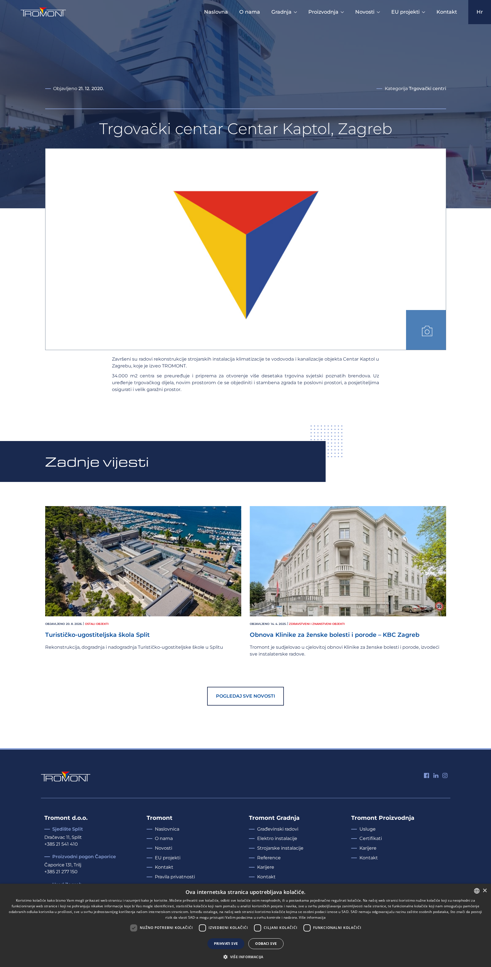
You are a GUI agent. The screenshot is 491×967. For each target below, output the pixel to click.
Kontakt (446, 12)
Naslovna (216, 12)
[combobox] (477, 891)
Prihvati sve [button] (226, 943)
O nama (249, 12)
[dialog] (245, 925)
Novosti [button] (365, 12)
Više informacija (312, 917)
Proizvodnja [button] (323, 12)
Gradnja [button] (281, 12)
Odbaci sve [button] (266, 943)
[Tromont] (43, 11)
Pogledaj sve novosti (245, 696)
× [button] (484, 891)
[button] (426, 330)
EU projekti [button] (405, 12)
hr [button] (480, 12)
